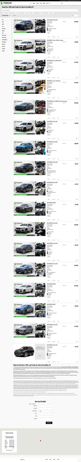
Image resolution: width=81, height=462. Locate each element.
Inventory (34, 3)
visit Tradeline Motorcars (44, 378)
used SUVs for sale (33, 372)
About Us (47, 3)
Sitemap (58, 459)
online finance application (28, 375)
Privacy (54, 459)
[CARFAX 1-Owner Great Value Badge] (48, 33)
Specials (37, 3)
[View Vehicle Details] (40, 348)
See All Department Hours (9, 450)
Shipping (44, 3)
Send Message (49, 422)
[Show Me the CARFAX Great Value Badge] (48, 53)
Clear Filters (14, 15)
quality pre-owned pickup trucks (56, 373)
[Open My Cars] (62, 3)
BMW (10, 15)
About (50, 459)
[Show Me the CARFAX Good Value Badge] (48, 297)
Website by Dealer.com (23, 459)
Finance (41, 3)
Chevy (67, 371)
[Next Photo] (45, 26)
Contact (46, 459)
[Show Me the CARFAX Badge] (48, 338)
